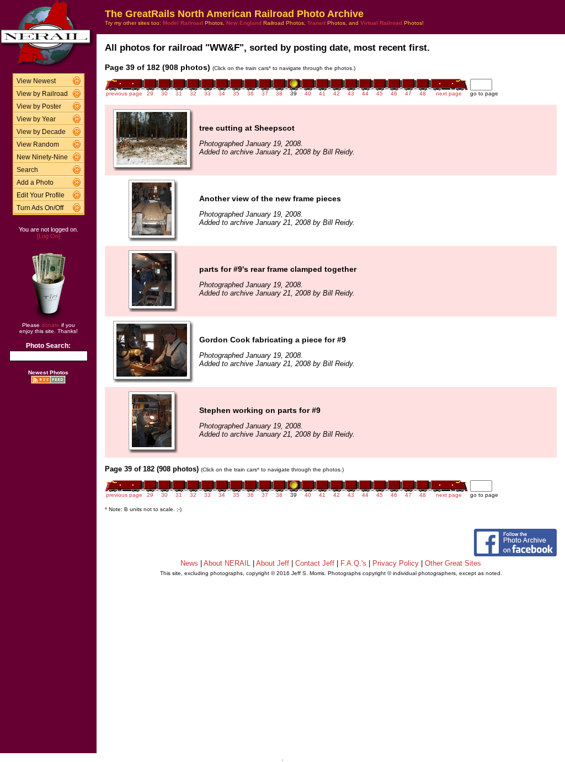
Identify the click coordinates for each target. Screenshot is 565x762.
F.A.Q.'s (353, 563)
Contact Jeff (314, 563)
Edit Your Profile (41, 195)
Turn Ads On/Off (40, 208)
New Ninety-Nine (42, 157)
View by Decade (41, 131)
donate (50, 325)
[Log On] (48, 236)
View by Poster (39, 106)
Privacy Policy (395, 563)
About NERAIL (227, 563)
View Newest (36, 81)
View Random (38, 144)
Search (27, 170)
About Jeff (272, 563)
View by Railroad (42, 93)
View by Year (36, 119)
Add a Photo (35, 182)
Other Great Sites (453, 563)
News (189, 563)
